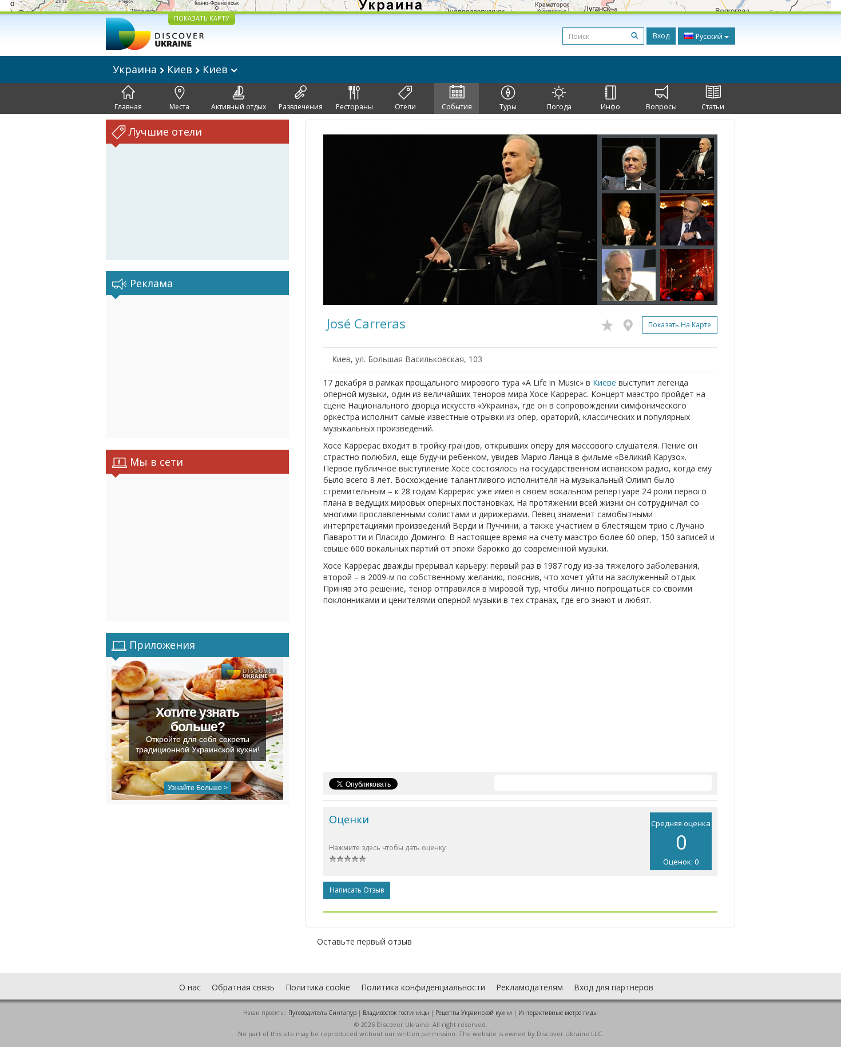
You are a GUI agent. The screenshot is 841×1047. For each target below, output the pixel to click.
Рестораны (354, 107)
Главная (128, 107)
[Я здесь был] (630, 323)
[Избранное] (610, 323)
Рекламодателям (529, 987)
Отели (405, 107)
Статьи (712, 107)
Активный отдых (238, 107)
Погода (559, 107)
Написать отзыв (357, 890)
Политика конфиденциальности (423, 987)
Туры (508, 107)
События (457, 107)
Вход (661, 36)
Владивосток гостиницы (396, 1013)
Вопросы (661, 107)
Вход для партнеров (613, 987)
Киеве (604, 382)
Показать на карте (679, 325)
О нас (190, 987)
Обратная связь (243, 987)
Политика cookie (317, 987)
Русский (709, 36)
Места (179, 107)
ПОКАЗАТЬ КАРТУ (201, 18)
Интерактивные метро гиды (558, 1013)
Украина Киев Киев (172, 69)
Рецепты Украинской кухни (473, 1013)
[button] (343, 219)
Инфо (610, 107)
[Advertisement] (197, 366)
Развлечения (301, 107)
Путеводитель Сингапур (322, 1013)
